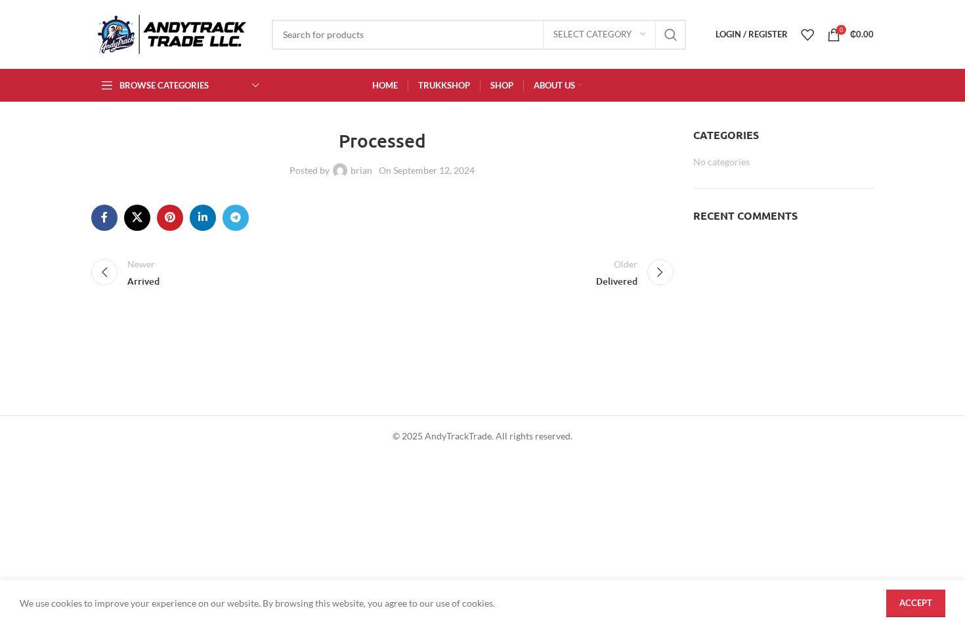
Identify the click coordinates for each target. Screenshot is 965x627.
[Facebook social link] (104, 218)
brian (361, 170)
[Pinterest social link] (170, 218)
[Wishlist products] (807, 35)
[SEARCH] (671, 35)
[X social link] (137, 218)
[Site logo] (171, 33)
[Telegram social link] (236, 218)
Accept (915, 602)
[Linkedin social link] (203, 218)
